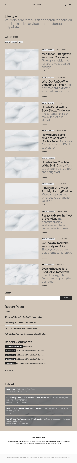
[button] (6, 4)
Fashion (14, 42)
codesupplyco (10, 351)
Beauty (7, 42)
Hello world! (9, 311)
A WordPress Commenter (14, 346)
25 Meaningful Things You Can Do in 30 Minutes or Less (23, 317)
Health (21, 42)
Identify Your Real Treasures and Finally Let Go (21, 328)
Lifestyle (50, 49)
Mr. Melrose (38, 437)
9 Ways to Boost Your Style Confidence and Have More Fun (25, 334)
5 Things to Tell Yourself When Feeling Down (31, 351)
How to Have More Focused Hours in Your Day (32, 363)
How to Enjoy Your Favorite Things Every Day (20, 323)
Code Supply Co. (65, 457)
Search (8, 292)
